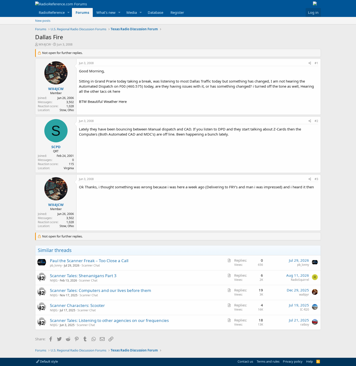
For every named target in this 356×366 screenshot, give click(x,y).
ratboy (304, 324)
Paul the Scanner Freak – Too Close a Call (89, 260)
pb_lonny (56, 265)
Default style (48, 361)
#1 (316, 63)
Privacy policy (292, 361)
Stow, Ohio (67, 110)
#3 (316, 179)
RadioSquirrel (300, 280)
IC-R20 (304, 309)
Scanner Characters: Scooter (77, 305)
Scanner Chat (91, 265)
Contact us (245, 361)
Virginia (69, 168)
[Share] (310, 63)
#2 (316, 121)
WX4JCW (45, 44)
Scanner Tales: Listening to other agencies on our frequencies (109, 320)
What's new (106, 12)
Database (155, 12)
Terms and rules (268, 361)
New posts (42, 20)
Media (131, 12)
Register (177, 12)
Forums (82, 12)
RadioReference (52, 12)
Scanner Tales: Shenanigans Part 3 (83, 275)
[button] (68, 12)
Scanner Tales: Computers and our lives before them (100, 290)
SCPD (56, 146)
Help (309, 361)
